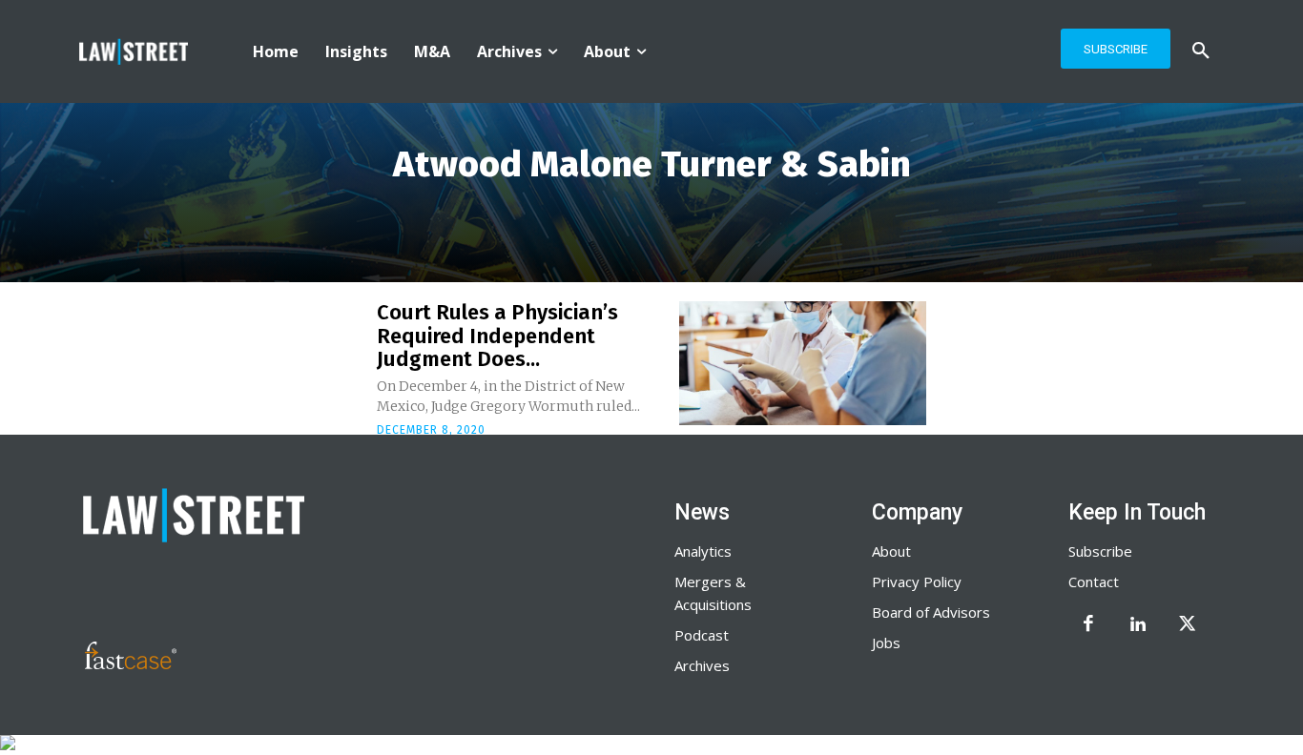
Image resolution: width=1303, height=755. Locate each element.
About (891, 551)
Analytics (703, 551)
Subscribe (1100, 551)
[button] (1201, 51)
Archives (702, 665)
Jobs (886, 642)
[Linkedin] (1138, 625)
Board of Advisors (931, 612)
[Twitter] (1188, 625)
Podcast (701, 634)
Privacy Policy (917, 581)
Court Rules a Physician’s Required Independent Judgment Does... (497, 335)
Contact (1093, 581)
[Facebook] (1088, 625)
